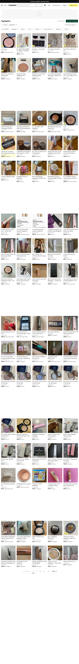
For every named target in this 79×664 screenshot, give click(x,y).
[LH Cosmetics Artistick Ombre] (70, 245)
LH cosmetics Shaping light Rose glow (70, 459)
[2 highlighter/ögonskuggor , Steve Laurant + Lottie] (24, 143)
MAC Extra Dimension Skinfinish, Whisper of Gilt (23, 435)
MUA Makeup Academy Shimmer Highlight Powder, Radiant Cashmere (55, 177)
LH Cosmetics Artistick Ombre (69, 255)
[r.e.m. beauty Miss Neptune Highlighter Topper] (24, 528)
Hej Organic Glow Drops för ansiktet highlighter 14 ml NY (70, 279)
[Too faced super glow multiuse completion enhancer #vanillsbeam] (24, 221)
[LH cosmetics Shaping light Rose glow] (70, 450)
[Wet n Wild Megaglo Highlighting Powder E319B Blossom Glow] (39, 168)
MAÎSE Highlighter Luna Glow (38, 537)
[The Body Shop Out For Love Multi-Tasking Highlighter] (55, 475)
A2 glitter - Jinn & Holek (38, 49)
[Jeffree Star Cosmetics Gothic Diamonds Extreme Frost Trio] (8, 143)
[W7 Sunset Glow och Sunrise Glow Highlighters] (24, 348)
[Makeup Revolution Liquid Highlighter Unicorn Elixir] (55, 143)
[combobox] (28, 5)
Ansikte (5, 24)
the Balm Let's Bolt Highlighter (37, 484)
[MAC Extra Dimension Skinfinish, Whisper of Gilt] (24, 425)
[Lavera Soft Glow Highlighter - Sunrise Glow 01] (55, 553)
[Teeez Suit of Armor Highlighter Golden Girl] (70, 528)
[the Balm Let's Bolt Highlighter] (39, 475)
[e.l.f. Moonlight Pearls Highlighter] (39, 118)
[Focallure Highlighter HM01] (8, 168)
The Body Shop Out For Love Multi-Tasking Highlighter (54, 484)
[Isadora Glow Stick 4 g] (70, 553)
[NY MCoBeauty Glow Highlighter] (24, 553)
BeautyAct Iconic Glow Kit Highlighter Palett (39, 74)
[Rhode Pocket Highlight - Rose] (8, 450)
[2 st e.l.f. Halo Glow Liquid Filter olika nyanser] (24, 245)
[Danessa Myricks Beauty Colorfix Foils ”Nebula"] (70, 143)
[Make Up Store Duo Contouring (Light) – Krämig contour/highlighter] (24, 323)
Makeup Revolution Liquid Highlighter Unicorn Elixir (54, 152)
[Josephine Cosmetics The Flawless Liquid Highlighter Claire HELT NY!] (55, 221)
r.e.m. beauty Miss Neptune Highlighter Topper (24, 537)
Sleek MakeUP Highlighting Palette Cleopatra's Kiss (8, 537)
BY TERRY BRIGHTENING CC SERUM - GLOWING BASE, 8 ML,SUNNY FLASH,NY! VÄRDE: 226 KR (23, 50)
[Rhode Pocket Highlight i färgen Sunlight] (70, 425)
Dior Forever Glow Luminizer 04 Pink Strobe (8, 435)
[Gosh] (70, 118)
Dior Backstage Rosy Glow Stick (8, 332)
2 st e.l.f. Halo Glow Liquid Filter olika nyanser (23, 255)
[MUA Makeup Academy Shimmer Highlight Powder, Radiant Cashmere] (55, 168)
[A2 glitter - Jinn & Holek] (39, 40)
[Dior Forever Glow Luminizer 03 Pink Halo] (24, 373)
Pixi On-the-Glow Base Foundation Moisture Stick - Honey (8, 357)
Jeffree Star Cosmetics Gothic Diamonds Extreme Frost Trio (8, 152)
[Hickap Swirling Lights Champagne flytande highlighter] (8, 118)
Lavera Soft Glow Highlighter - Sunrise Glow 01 (54, 562)
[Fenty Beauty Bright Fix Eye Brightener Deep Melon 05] (8, 553)
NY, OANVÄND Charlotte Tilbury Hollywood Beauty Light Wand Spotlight (70, 177)
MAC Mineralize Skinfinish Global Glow (54, 127)
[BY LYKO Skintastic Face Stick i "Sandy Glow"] (8, 221)
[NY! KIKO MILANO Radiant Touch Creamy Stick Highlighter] (39, 323)
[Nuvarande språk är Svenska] (44, 5)
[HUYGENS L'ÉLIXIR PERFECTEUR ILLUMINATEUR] (55, 348)
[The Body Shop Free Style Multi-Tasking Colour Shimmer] (70, 475)
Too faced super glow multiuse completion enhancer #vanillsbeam (22, 230)
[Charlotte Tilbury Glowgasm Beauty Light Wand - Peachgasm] (55, 450)
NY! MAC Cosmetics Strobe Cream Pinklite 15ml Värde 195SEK (70, 357)
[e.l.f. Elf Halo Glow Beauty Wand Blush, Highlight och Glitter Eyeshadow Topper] (55, 65)
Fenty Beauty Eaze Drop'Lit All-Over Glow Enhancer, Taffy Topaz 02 (24, 279)
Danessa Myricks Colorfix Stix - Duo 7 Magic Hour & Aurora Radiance (70, 74)
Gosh (64, 126)
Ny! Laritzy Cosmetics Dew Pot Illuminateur (39, 152)
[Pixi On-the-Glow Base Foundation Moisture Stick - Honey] (8, 348)
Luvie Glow (4, 49)
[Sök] (36, 5)
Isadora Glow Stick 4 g (69, 561)
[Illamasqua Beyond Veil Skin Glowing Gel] (39, 450)
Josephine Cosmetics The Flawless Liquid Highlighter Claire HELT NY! (54, 230)
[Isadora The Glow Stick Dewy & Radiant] (55, 425)
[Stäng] (77, 1)
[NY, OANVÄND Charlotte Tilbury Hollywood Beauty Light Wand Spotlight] (70, 168)
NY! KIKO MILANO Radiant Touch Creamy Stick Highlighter (38, 332)
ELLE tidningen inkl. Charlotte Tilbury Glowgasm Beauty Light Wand (39, 255)
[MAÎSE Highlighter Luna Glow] (39, 528)
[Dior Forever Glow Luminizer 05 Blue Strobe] (39, 373)
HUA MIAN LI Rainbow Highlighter (22, 177)
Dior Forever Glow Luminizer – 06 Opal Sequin (55, 382)
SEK (49, 5)
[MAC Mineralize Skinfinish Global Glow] (55, 118)
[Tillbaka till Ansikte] (2, 25)
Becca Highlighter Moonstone (52, 537)
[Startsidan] (12, 5)
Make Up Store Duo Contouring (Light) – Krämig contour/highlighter (24, 332)
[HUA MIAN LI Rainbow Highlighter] (24, 168)
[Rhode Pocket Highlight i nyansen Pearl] (24, 450)
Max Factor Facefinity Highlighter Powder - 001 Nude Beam (7, 279)
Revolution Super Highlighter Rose (21, 74)
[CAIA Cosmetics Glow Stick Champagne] (39, 270)
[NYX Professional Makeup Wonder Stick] (39, 348)
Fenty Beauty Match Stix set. (69, 49)
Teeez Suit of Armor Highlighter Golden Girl (69, 537)
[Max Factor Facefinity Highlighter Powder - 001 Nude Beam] (8, 270)
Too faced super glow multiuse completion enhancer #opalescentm (38, 230)
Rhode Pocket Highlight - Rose (7, 459)
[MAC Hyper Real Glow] (55, 323)
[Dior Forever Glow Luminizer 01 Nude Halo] (70, 373)
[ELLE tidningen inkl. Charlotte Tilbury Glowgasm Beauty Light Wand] (39, 245)
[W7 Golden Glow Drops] (55, 40)
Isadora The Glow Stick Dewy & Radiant (54, 435)
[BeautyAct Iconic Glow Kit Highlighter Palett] (39, 65)
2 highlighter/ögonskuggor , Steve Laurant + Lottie (24, 152)
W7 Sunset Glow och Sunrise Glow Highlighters (23, 357)
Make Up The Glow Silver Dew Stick (54, 255)
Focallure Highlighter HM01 (8, 176)
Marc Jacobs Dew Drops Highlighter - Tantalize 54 (54, 279)
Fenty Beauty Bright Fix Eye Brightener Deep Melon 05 (8, 562)
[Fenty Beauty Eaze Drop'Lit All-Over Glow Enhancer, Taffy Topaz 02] (24, 270)
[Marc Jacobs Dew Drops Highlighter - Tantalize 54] (55, 270)
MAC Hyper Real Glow (53, 332)
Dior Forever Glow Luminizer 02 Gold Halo (8, 382)
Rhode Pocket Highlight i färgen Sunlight (69, 435)
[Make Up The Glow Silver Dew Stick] (55, 245)
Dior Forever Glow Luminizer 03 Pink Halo (24, 382)
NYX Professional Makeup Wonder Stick (39, 357)
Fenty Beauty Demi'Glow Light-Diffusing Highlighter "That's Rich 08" (23, 127)
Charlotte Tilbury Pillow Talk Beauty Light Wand (70, 230)
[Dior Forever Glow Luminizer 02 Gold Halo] (8, 373)
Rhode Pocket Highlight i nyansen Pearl (23, 459)
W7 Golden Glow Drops (54, 49)
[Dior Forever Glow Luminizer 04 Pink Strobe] (8, 425)
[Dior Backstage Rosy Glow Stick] (8, 323)
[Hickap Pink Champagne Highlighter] (39, 425)
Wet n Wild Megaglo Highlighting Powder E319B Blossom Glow (39, 177)
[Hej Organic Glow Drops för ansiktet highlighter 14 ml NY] (70, 270)
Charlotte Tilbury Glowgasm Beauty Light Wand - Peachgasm (55, 459)
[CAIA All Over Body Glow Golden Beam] (8, 65)
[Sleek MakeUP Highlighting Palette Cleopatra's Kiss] (8, 528)
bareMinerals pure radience (24, 484)
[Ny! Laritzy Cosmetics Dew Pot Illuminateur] (39, 143)
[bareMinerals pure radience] (24, 475)
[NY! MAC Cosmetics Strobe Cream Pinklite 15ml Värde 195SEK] (70, 348)
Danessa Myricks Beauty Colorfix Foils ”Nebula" (69, 152)
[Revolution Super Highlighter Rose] (24, 65)
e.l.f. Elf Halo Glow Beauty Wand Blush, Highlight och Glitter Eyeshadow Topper (55, 74)
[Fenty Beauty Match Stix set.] (70, 40)
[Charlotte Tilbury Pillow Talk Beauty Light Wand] (70, 221)
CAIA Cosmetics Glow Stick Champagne (39, 279)
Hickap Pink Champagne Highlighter (38, 435)
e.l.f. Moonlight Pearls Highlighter (37, 127)
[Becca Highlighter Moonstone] (55, 528)
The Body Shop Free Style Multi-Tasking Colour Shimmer (70, 484)
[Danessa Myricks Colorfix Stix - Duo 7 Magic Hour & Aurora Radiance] (70, 65)
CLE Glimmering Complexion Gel (8, 484)
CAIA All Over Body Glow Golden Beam (7, 74)
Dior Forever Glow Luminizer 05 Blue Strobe (39, 382)
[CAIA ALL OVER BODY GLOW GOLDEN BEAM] (39, 553)
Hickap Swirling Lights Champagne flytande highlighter (6, 127)
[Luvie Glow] (8, 40)
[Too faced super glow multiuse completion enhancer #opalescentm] (39, 221)
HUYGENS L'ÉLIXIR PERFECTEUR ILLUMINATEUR (52, 357)
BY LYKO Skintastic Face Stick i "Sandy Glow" (7, 230)
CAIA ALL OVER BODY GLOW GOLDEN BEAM (39, 562)
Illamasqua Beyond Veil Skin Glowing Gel (39, 459)
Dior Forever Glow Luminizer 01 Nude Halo (70, 382)
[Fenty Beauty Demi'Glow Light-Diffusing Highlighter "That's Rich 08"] (24, 118)
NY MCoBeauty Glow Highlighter (22, 562)
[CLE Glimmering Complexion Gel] (8, 475)
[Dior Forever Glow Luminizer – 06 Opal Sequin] (55, 373)
